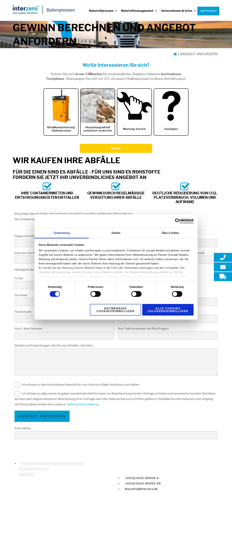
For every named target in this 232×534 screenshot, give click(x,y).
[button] (102, 11)
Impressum (37, 520)
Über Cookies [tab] (170, 232)
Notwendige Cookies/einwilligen (115, 310)
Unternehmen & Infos (176, 10)
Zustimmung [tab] (62, 232)
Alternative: (22, 428)
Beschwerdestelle (168, 520)
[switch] (95, 294)
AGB (91, 520)
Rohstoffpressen (101, 10)
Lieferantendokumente (136, 520)
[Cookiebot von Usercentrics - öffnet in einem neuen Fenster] (178, 221)
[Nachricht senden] (223, 267)
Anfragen (208, 11)
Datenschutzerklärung (83, 404)
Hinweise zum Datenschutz (66, 520)
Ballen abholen (106, 520)
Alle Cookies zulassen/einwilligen (168, 310)
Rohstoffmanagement (137, 10)
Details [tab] (116, 232)
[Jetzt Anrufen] (223, 257)
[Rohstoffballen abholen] (223, 276)
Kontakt (21, 520)
